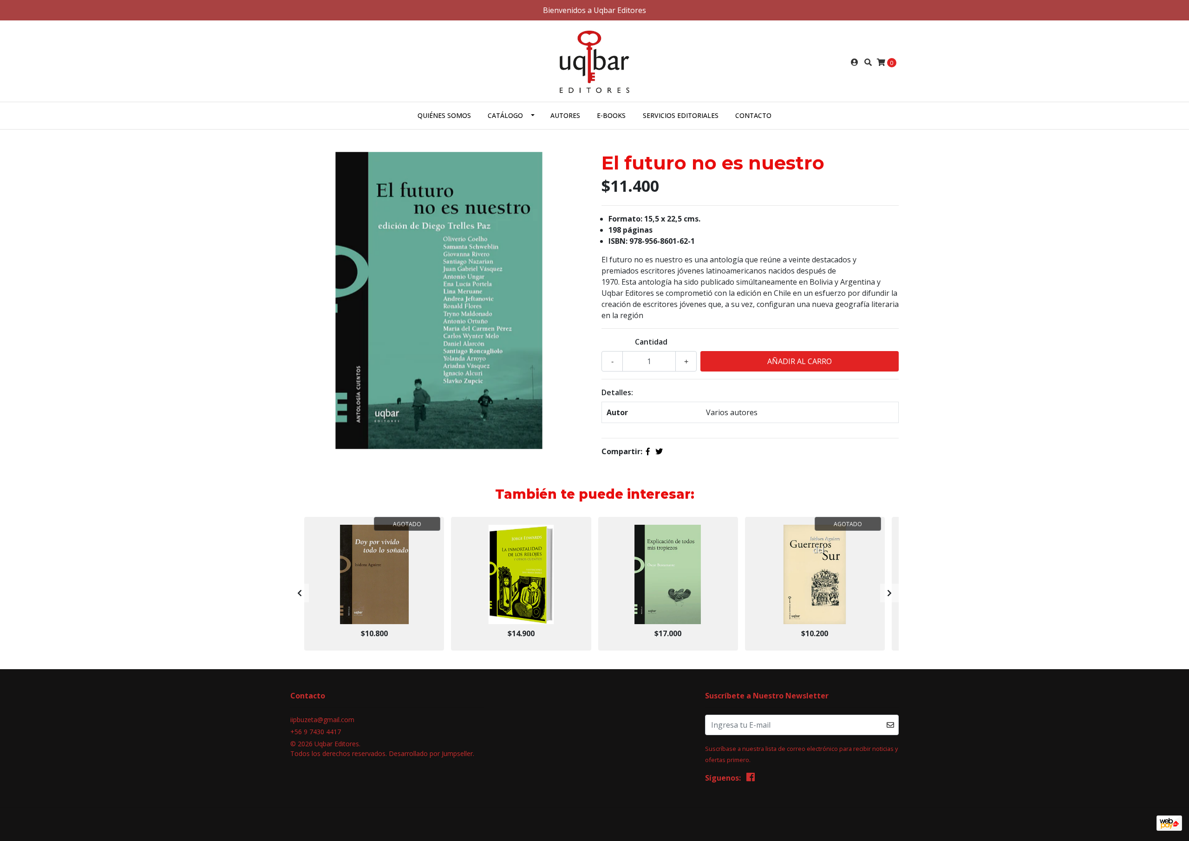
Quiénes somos (444, 115)
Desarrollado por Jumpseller (431, 753)
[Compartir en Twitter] (659, 451)
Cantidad (651, 342)
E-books (611, 115)
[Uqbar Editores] (594, 61)
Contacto (753, 115)
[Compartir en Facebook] (648, 451)
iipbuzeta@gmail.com (322, 719)
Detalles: (617, 392)
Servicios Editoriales (681, 115)
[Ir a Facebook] (750, 778)
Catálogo (505, 115)
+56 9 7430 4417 (315, 731)
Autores (565, 115)
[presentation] (299, 593)
